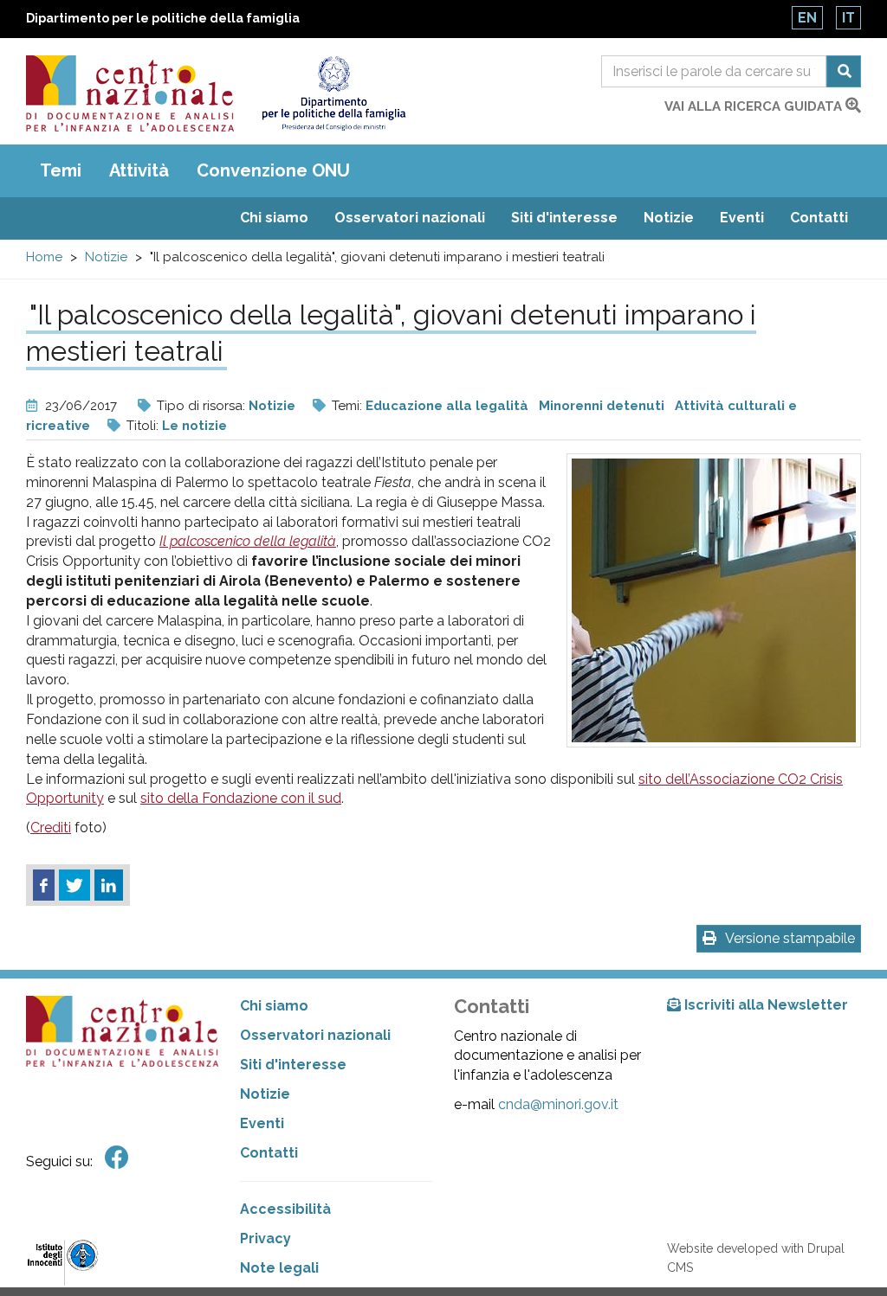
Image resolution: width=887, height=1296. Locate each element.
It (848, 18)
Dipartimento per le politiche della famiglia (163, 18)
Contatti (819, 217)
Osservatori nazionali (409, 217)
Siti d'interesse (564, 217)
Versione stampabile (790, 938)
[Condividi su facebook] (44, 885)
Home (44, 257)
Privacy (265, 1238)
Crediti (50, 827)
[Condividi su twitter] (74, 885)
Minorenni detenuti (601, 406)
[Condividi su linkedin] (108, 885)
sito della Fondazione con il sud (240, 798)
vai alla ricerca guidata (754, 106)
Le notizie (194, 425)
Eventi (742, 217)
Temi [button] (60, 170)
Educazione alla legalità (447, 406)
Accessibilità (285, 1209)
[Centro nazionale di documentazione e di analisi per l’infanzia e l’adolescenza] (130, 93)
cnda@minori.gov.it (558, 1104)
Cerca (843, 71)
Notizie (669, 217)
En (807, 18)
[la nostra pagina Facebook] (117, 1158)
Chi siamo (274, 217)
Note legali (279, 1268)
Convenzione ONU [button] (273, 170)
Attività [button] (139, 170)
